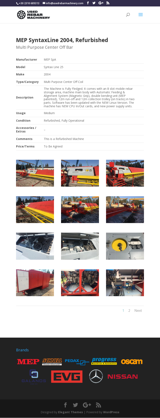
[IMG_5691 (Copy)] (80, 186)
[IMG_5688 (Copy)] (35, 186)
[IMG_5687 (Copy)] (35, 223)
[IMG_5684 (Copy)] (125, 223)
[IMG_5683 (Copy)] (80, 223)
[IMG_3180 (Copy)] (35, 260)
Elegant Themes (70, 412)
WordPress (111, 412)
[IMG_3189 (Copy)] (80, 296)
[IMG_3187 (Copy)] (35, 296)
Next (138, 310)
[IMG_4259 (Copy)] (125, 260)
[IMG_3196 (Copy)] (125, 296)
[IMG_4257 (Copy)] (80, 260)
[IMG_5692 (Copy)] (125, 186)
